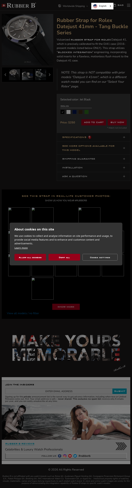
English (102, 6)
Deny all (64, 257)
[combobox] (102, 6)
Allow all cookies (30, 257)
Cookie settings (100, 257)
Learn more (21, 247)
